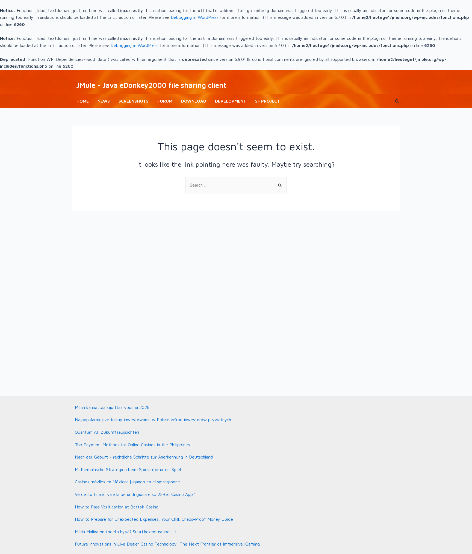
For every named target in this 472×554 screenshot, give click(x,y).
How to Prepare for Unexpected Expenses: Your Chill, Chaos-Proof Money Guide (154, 519)
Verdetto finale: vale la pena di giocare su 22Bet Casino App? (135, 494)
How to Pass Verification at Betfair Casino (116, 506)
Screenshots (134, 100)
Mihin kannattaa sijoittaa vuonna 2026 (112, 407)
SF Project (267, 100)
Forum (164, 100)
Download (193, 100)
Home (82, 100)
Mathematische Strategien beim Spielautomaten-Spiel (128, 469)
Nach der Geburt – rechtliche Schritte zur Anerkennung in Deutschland (144, 456)
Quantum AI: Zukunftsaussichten (107, 432)
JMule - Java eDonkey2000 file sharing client (151, 85)
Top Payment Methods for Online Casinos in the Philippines (132, 444)
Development (230, 100)
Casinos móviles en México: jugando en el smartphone (127, 481)
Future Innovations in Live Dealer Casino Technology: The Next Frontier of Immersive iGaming (167, 543)
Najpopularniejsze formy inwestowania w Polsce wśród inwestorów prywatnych (153, 419)
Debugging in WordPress (195, 17)
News (104, 100)
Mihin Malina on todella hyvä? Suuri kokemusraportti (125, 531)
